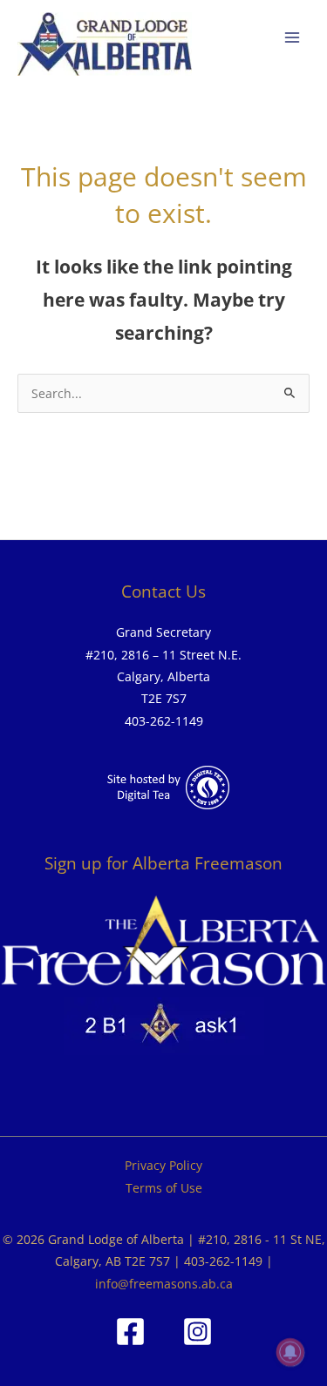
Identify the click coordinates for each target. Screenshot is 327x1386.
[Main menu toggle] (292, 38)
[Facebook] (130, 1331)
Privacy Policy (163, 1165)
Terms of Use (164, 1188)
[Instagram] (197, 1331)
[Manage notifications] (290, 1352)
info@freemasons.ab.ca (164, 1283)
